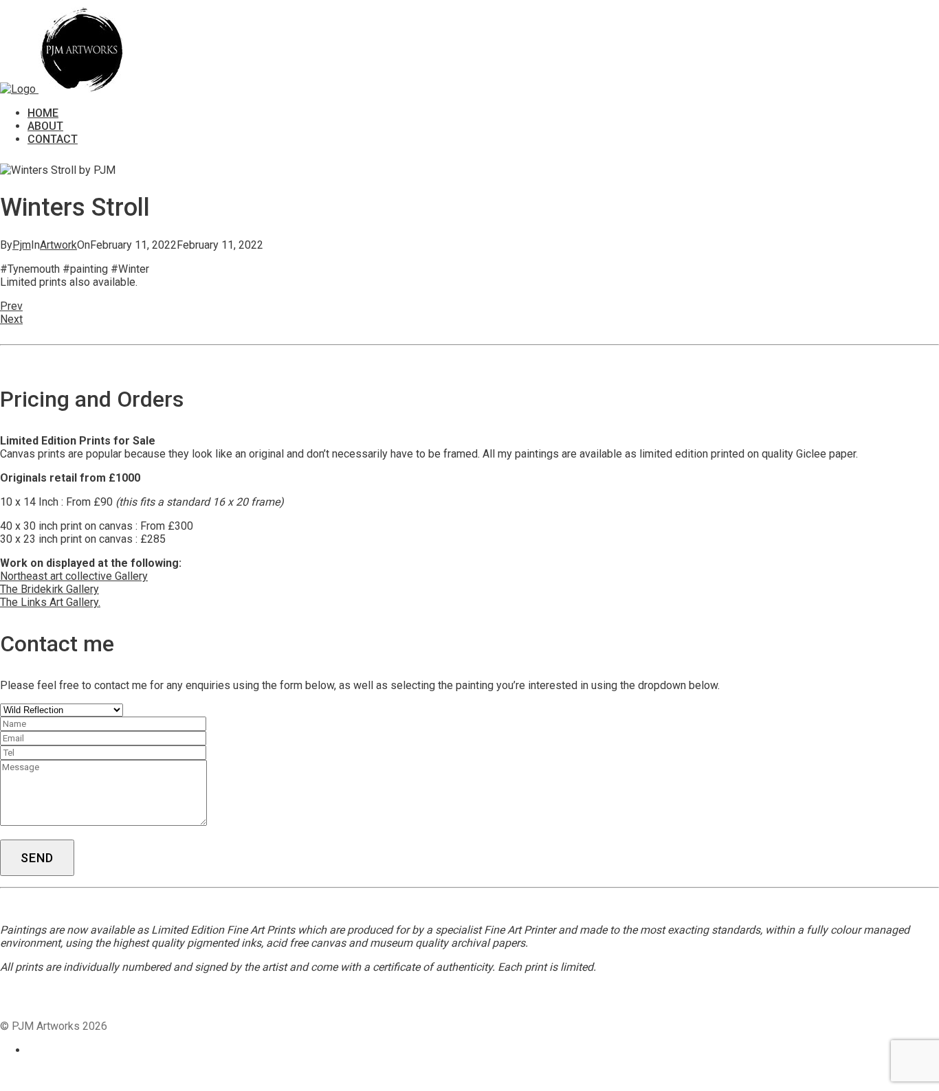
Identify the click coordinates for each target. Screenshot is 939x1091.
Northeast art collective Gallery (74, 576)
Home (42, 113)
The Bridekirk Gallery (49, 589)
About (45, 126)
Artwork (58, 244)
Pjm (21, 244)
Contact (52, 139)
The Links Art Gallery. (50, 602)
